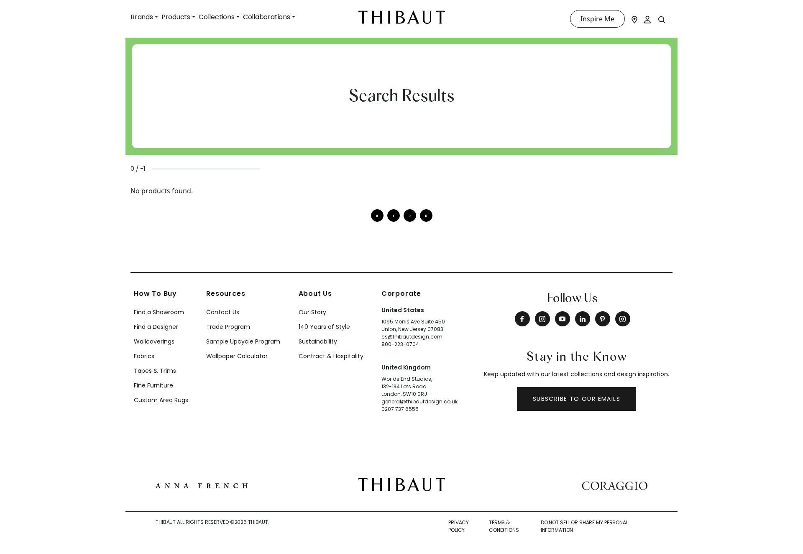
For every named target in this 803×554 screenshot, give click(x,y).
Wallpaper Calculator (237, 356)
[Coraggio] (614, 484)
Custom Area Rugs (161, 400)
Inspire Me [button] (597, 18)
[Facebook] (522, 318)
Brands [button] (141, 17)
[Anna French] (202, 484)
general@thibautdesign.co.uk (419, 401)
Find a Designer (156, 327)
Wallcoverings (154, 341)
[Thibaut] (401, 484)
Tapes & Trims (155, 371)
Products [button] (175, 17)
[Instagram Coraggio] (622, 318)
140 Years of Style (324, 327)
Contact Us (222, 312)
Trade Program (228, 327)
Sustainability (318, 341)
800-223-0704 (400, 344)
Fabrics (144, 356)
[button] (410, 215)
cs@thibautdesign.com (411, 336)
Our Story (312, 312)
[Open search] (662, 19)
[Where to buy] (634, 19)
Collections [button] (217, 17)
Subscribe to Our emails (576, 399)
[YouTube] (562, 318)
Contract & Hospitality (331, 356)
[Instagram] (542, 318)
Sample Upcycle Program (243, 341)
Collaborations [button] (266, 17)
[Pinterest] (602, 318)
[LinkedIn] (582, 318)
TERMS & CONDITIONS (504, 526)
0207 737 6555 (400, 409)
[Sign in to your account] (648, 19)
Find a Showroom (159, 312)
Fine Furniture (153, 385)
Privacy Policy (458, 526)
